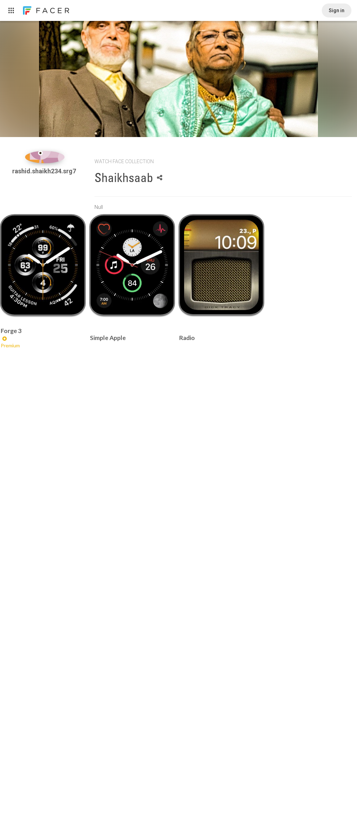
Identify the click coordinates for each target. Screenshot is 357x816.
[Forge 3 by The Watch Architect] (43, 265)
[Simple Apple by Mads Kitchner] (132, 265)
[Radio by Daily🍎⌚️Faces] (221, 265)
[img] (44, 157)
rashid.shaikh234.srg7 (44, 171)
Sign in (336, 10)
